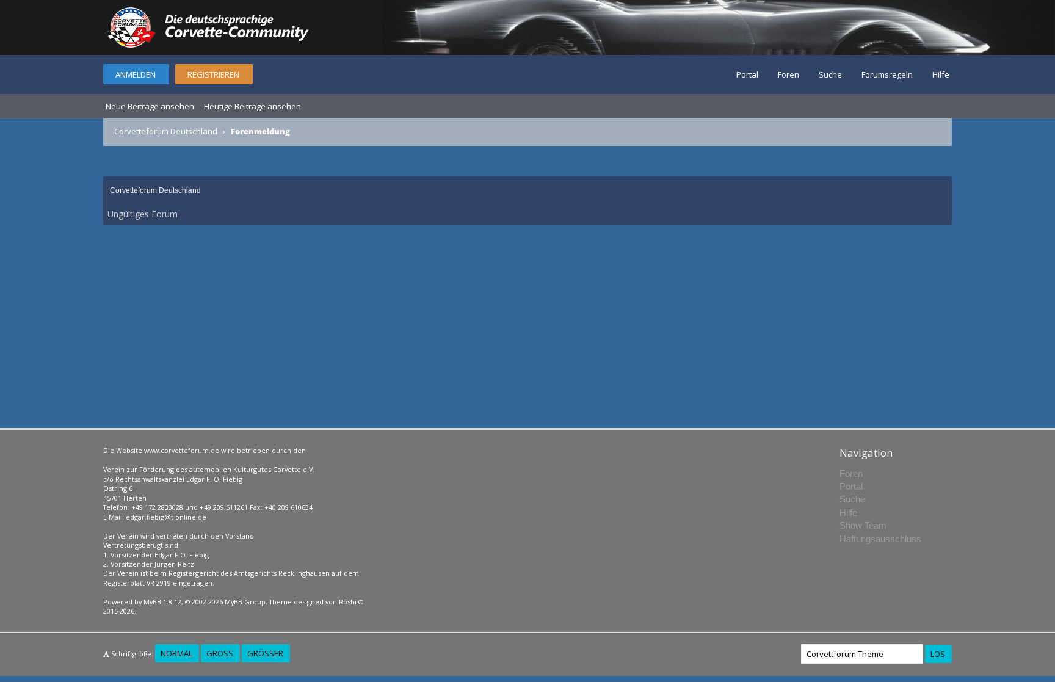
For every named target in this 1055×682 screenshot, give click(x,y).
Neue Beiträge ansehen (150, 106)
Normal (176, 653)
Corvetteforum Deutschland (165, 131)
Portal (747, 74)
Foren (788, 74)
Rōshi (348, 601)
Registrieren (213, 74)
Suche (830, 74)
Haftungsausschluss (880, 539)
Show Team (862, 525)
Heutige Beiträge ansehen (252, 106)
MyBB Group (245, 601)
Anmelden (135, 74)
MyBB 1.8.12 (162, 601)
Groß (219, 653)
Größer (265, 653)
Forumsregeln (887, 74)
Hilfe (940, 74)
